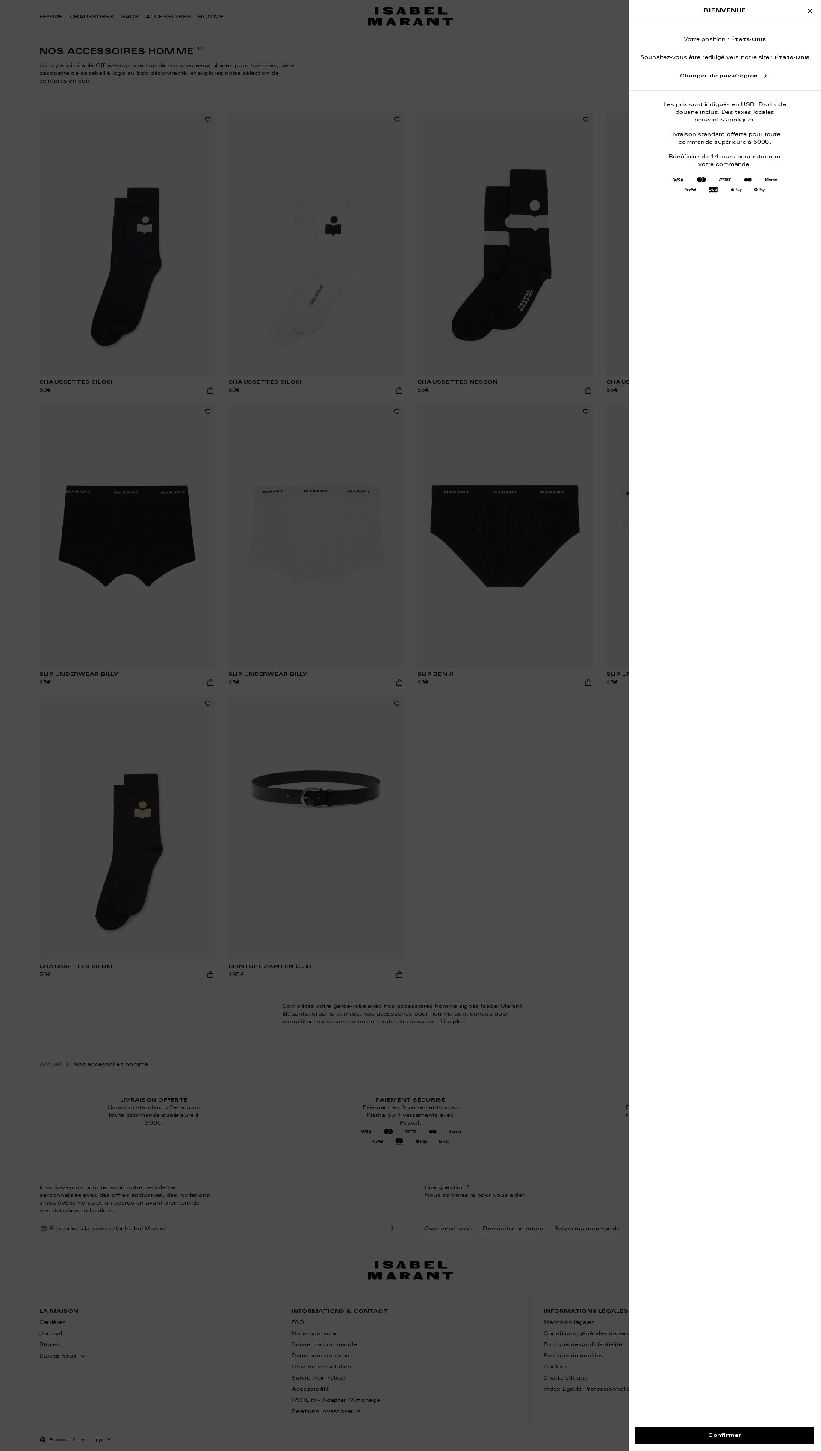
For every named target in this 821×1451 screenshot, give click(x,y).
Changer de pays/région (719, 76)
